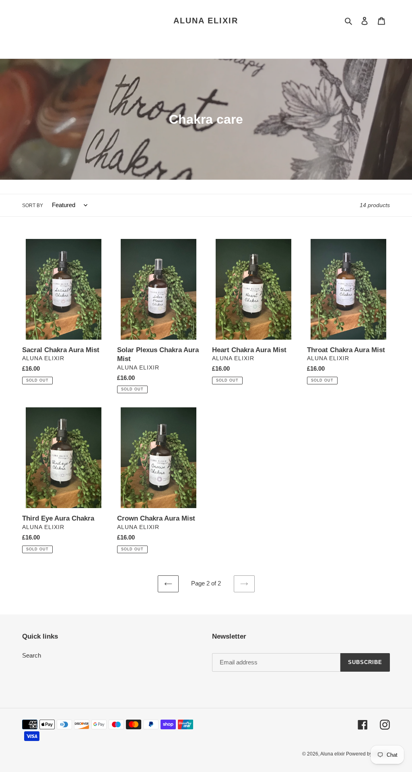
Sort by (32, 205)
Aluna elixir (205, 20)
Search (31, 655)
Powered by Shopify (368, 754)
